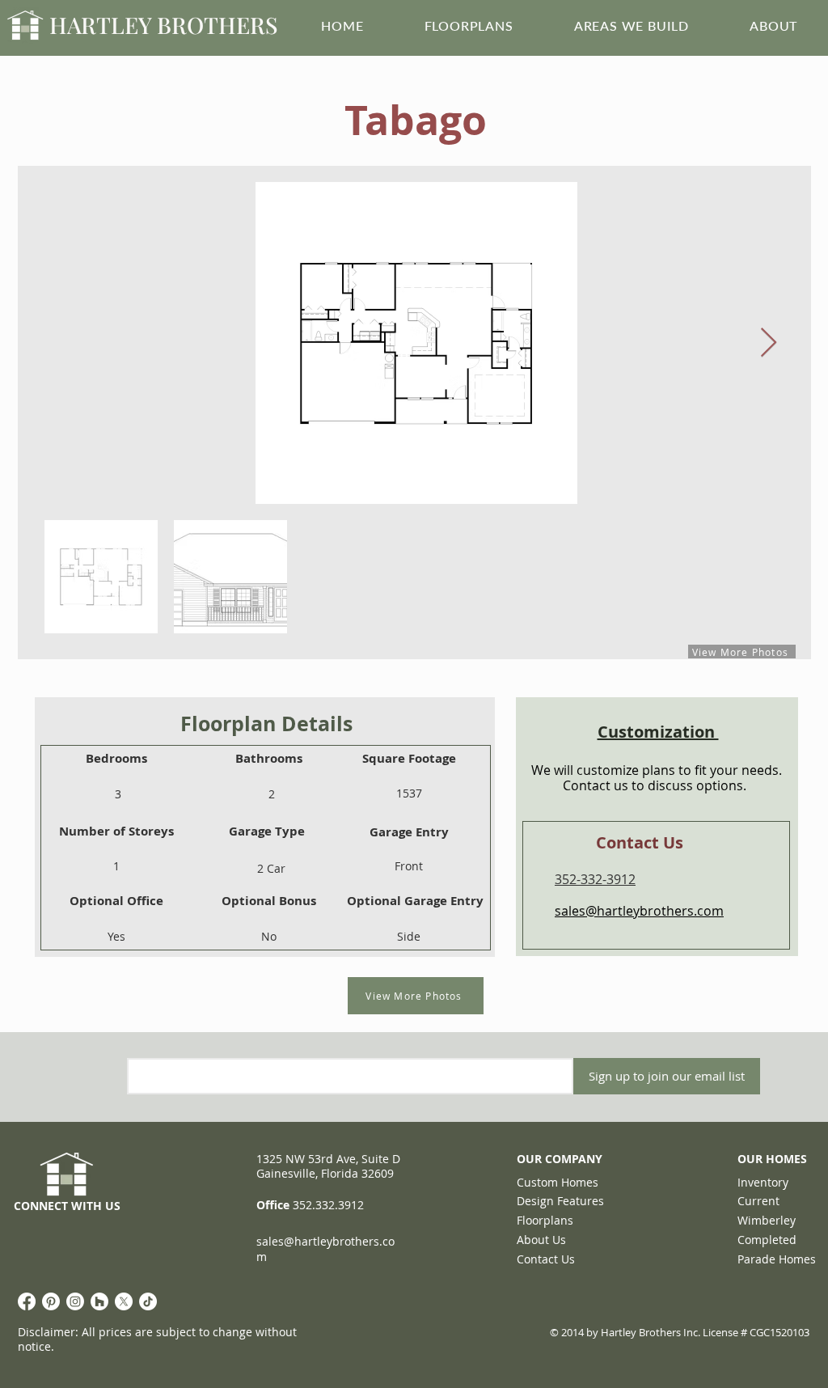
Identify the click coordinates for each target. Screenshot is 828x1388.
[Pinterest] (51, 1301)
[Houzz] (99, 1301)
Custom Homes (557, 1182)
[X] (124, 1301)
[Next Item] (768, 343)
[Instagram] (75, 1301)
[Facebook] (27, 1301)
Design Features (560, 1200)
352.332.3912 (328, 1204)
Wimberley (766, 1220)
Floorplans (545, 1220)
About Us (541, 1239)
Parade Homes (776, 1259)
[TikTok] (148, 1301)
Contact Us (546, 1259)
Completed (766, 1239)
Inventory (762, 1182)
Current (758, 1200)
